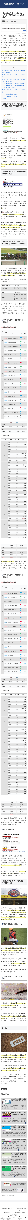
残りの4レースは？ (10, 87)
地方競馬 (5, 1089)
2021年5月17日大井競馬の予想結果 (14, 85)
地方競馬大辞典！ (14, 1215)
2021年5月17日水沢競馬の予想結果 (14, 83)
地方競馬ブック (7, 1212)
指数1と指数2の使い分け (11, 94)
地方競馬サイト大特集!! (20, 1212)
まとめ (4, 98)
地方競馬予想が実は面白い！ (20, 1209)
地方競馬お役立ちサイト (8, 1208)
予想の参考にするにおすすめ (12, 96)
